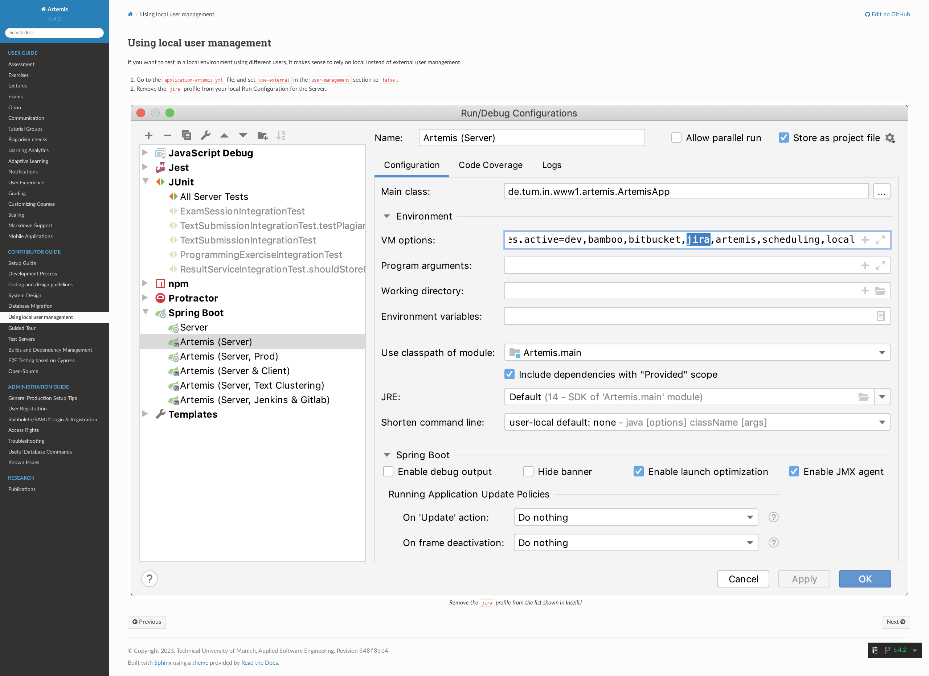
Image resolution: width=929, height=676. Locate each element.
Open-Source (23, 371)
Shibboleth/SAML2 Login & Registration (52, 419)
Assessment (21, 64)
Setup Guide (22, 263)
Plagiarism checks (27, 139)
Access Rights (23, 430)
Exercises (18, 75)
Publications (22, 489)
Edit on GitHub (890, 14)
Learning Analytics (28, 150)
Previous (149, 622)
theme (200, 663)
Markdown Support (30, 225)
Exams (15, 96)
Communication (26, 118)
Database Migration (30, 306)
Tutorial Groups (25, 129)
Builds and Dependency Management (50, 350)
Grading (17, 193)
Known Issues (23, 462)
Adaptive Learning (28, 161)
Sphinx (163, 663)
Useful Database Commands (40, 452)
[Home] (130, 14)
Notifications (23, 172)
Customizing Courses (31, 204)
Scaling (16, 215)
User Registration (27, 408)
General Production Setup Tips (42, 398)
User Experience (26, 182)
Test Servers (21, 339)
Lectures (17, 86)
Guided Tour (22, 328)
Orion (14, 107)
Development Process (32, 273)
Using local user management (40, 317)
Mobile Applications (30, 236)
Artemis (57, 9)
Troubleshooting (26, 441)
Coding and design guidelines (40, 284)
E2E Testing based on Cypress (41, 360)
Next (893, 622)
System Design (24, 295)
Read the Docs (259, 663)
